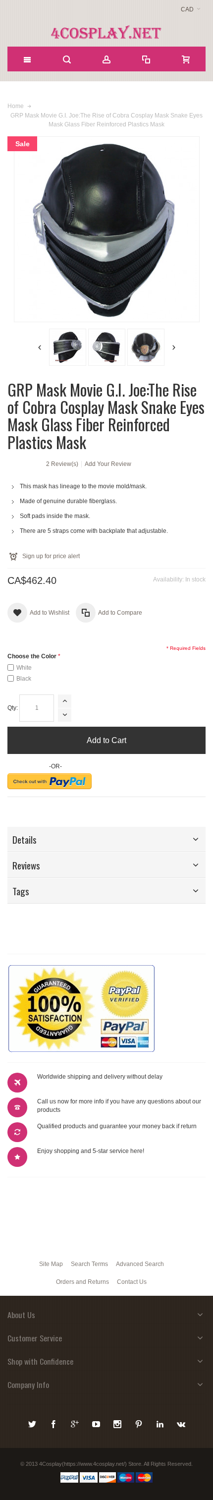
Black (23, 678)
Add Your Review (108, 464)
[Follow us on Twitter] (33, 1422)
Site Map (51, 1264)
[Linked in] (160, 1422)
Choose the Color (31, 656)
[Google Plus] (75, 1422)
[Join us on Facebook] (54, 1422)
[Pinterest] (139, 1422)
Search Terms (89, 1264)
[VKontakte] (181, 1422)
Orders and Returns (82, 1281)
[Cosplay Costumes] (106, 32)
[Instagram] (118, 1422)
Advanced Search (140, 1264)
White (24, 667)
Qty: (12, 707)
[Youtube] (96, 1422)
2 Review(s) (62, 464)
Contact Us (132, 1281)
